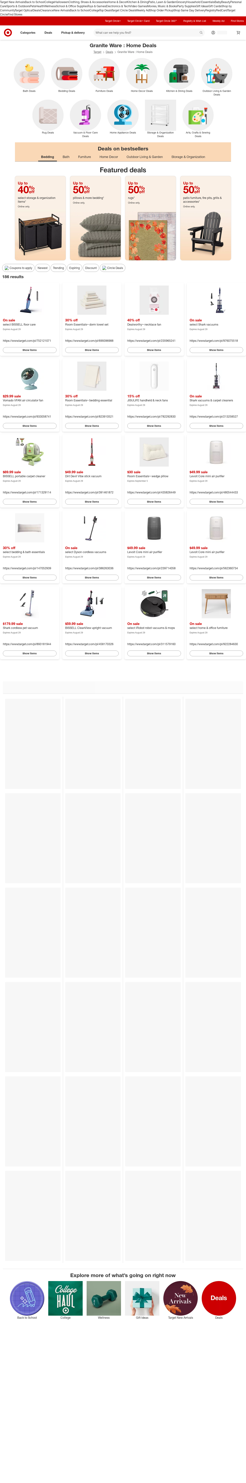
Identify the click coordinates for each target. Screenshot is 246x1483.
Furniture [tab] (84, 157)
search (201, 33)
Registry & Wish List (194, 20)
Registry (210, 10)
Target (97, 52)
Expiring (74, 268)
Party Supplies (186, 6)
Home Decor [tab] (109, 157)
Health (40, 6)
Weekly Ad (142, 10)
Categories (27, 32)
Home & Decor (117, 2)
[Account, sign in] (220, 33)
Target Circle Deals (123, 10)
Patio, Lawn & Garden (162, 2)
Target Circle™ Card (138, 20)
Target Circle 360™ (166, 20)
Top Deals (105, 10)
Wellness (50, 6)
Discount (91, 268)
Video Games (138, 6)
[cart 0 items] (238, 33)
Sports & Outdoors (18, 6)
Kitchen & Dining (137, 2)
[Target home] (8, 32)
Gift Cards (214, 6)
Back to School (34, 2)
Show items (30, 349)
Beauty (225, 2)
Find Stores (15, 14)
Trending (58, 268)
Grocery (181, 2)
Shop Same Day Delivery (189, 10)
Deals (36, 10)
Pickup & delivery (73, 32)
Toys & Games (97, 6)
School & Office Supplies (72, 6)
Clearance (47, 10)
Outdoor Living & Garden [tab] (145, 157)
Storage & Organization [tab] (188, 157)
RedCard (221, 10)
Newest (43, 268)
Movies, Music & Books (162, 6)
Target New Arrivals (12, 2)
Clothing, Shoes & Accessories (88, 2)
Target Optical (24, 10)
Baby (217, 2)
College (49, 2)
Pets (33, 6)
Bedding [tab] (47, 157)
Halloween (61, 2)
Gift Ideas (202, 6)
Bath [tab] (66, 157)
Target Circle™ (113, 20)
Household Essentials (200, 2)
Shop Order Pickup (161, 10)
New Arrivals (62, 10)
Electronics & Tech (118, 6)
